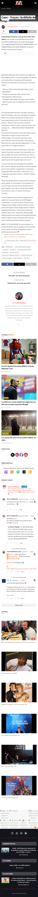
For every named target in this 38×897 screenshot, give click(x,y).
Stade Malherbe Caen (14, 551)
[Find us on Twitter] (16, 833)
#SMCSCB (10, 562)
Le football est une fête (24, 249)
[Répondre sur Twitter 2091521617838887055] (8, 543)
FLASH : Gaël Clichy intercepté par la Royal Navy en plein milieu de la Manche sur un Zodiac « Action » (23, 850)
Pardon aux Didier (27, 255)
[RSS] (31, 472)
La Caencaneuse (13, 27)
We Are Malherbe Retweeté (19, 548)
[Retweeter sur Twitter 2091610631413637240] (11, 510)
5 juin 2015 (20, 868)
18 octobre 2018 (25, 27)
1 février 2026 (24, 854)
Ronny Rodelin (18, 258)
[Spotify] (19, 472)
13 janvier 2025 (7, 407)
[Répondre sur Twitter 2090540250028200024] (8, 598)
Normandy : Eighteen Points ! (10, 255)
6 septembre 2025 (24, 884)
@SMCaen (25, 502)
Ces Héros (5, 249)
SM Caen (26, 258)
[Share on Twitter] (23, 31)
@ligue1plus (15, 580)
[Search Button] (36, 3)
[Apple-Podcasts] (7, 472)
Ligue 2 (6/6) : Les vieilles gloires (20, 865)
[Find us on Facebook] (12, 833)
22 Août (31, 551)
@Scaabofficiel (13, 556)
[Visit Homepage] (18, 3)
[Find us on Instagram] (21, 833)
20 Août (22, 580)
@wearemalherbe (23, 499)
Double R (12, 249)
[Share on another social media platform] (32, 31)
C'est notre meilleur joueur (23, 247)
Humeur (9, 8)
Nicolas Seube (14, 252)
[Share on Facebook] (13, 31)
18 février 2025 (7, 371)
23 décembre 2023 (7, 443)
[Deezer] (25, 472)
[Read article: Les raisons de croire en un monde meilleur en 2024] (19, 422)
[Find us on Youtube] (25, 833)
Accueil (3, 8)
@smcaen (24, 551)
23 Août (32, 499)
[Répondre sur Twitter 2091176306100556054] (8, 571)
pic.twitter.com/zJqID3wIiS (16, 237)
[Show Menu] (2, 3)
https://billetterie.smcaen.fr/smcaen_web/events (22, 569)
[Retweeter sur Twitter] (11, 548)
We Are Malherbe (12, 499)
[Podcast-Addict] (13, 472)
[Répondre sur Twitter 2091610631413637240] (8, 510)
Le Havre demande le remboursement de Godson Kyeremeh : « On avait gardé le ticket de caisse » (23, 880)
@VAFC (11, 554)
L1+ (8, 580)
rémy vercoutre (6, 258)
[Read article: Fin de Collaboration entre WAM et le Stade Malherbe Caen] (19, 351)
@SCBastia (12, 558)
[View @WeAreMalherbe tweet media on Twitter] (17, 504)
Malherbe (5, 252)
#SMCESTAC (9, 247)
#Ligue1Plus (10, 595)
